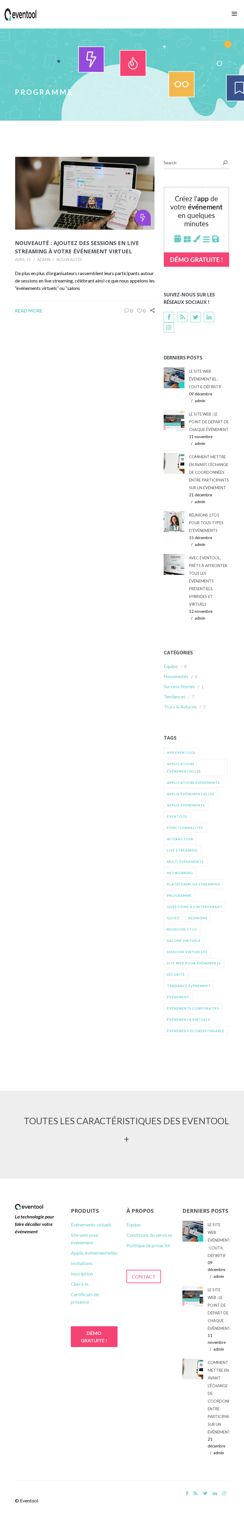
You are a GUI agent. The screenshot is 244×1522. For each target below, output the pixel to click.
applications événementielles (184, 767)
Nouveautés (69, 259)
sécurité (176, 974)
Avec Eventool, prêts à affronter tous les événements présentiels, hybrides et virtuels (208, 581)
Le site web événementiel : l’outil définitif (205, 379)
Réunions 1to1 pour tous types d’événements (206, 523)
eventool (177, 816)
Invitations (82, 1263)
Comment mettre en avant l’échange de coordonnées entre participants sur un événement (209, 472)
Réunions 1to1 (182, 929)
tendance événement (189, 986)
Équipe (171, 666)
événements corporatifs (193, 1008)
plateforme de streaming (193, 884)
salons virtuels (184, 940)
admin (43, 259)
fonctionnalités (185, 828)
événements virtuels (188, 1019)
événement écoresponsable (195, 1031)
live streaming (182, 850)
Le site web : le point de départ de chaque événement (209, 422)
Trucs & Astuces (180, 706)
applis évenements (186, 805)
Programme (179, 895)
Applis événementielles (94, 1253)
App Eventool (181, 752)
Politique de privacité (148, 1245)
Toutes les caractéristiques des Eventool (126, 1120)
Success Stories (179, 686)
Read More (29, 310)
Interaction (180, 839)
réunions (197, 918)
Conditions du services (149, 1235)
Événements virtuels (91, 1224)
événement (178, 997)
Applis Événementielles (191, 794)
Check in (79, 1284)
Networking (180, 873)
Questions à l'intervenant (195, 907)
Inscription (82, 1273)
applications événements (193, 782)
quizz (173, 918)
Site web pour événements (194, 963)
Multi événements (185, 861)
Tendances (174, 696)
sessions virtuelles (187, 952)
